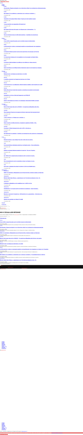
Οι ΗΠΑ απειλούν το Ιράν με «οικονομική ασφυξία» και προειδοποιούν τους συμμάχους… (22, 46)
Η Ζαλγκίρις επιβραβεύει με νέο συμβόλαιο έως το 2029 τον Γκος (18, 183)
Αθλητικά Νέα (4, 169)
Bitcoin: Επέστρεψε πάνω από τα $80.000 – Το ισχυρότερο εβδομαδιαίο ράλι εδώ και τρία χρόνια (21, 238)
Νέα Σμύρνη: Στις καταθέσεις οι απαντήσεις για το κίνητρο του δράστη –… (20, 13)
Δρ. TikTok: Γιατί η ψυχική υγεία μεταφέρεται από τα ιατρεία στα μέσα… (19, 155)
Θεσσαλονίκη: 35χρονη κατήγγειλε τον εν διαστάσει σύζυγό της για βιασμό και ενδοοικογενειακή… (25, 8)
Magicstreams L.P (24, 431)
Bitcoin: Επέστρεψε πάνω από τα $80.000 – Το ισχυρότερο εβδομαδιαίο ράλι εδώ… (21, 106)
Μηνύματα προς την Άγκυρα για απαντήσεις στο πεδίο (15, 73)
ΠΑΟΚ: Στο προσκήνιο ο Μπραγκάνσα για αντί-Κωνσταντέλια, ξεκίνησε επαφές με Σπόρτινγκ (23, 172)
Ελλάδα (3, 5)
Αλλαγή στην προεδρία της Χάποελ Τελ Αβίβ (13, 199)
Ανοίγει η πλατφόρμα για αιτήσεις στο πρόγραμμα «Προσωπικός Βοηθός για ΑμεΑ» (21, 100)
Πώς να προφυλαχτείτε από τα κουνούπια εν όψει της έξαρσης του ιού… (19, 161)
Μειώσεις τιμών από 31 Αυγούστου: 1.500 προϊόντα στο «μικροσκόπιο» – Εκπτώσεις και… (23, 194)
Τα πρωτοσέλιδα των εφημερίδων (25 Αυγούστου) (14, 24)
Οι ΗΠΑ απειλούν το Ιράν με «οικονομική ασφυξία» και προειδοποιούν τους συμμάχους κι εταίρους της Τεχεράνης (24, 249)
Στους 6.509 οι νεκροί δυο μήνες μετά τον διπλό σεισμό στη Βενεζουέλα (19, 41)
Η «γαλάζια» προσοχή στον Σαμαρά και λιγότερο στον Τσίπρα (17, 79)
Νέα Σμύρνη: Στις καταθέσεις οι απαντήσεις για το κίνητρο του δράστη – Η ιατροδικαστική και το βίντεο (22, 254)
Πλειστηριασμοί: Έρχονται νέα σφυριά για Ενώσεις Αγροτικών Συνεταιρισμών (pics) (22, 112)
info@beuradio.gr (10, 267)
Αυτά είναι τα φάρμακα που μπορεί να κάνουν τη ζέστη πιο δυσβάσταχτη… (20, 166)
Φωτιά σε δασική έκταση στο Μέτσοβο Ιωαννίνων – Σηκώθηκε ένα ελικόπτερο (21, 34)
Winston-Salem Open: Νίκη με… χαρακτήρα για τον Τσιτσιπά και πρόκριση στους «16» (22, 177)
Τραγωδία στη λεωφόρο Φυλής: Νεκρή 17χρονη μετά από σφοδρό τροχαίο (20, 18)
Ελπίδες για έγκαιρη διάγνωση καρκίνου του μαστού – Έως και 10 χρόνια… (19, 150)
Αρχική (3, 4)
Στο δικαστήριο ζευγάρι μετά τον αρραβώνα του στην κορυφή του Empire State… (21, 57)
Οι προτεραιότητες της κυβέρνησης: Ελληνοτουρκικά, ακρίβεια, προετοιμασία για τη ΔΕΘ (23, 84)
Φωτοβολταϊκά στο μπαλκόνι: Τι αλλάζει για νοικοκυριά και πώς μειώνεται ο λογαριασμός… (23, 133)
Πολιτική (3, 71)
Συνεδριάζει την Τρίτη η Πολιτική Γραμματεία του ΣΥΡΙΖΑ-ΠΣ (17, 95)
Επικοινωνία (4, 204)
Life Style (3, 202)
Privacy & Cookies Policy (4, 434)
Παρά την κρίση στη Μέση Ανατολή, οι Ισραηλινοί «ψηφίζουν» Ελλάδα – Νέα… (20, 122)
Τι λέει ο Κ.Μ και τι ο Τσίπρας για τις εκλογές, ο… (14, 117)
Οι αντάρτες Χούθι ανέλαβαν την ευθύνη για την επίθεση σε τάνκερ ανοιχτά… (20, 62)
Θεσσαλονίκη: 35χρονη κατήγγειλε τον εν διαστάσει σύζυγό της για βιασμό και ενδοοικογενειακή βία (21, 227)
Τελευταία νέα (3, 218)
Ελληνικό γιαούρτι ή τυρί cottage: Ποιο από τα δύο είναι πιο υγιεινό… (18, 139)
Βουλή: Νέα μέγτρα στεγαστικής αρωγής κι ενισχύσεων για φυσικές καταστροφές (21, 89)
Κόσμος (3, 38)
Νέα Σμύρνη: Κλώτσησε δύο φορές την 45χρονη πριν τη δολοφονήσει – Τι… (20, 29)
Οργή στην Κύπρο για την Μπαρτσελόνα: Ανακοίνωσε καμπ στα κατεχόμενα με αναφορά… (23, 67)
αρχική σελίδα (16, 214)
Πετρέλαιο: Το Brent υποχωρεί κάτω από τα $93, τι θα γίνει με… (17, 128)
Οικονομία (3, 104)
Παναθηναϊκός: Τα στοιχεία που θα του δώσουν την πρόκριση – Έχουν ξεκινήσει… (21, 188)
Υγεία (5, 137)
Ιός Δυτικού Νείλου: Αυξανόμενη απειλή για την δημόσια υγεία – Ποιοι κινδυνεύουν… (22, 145)
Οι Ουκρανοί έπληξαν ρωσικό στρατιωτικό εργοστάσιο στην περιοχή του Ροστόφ (21, 51)
